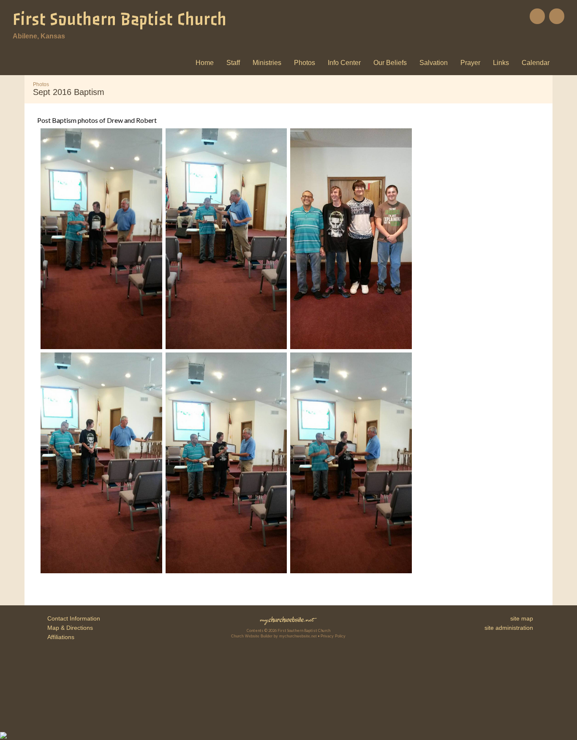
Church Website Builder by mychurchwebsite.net (274, 636)
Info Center (344, 62)
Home (205, 62)
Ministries (267, 62)
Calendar (536, 62)
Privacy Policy (333, 636)
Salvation (433, 62)
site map (521, 618)
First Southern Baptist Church (119, 19)
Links (501, 62)
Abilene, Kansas (39, 36)
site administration (508, 627)
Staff (233, 62)
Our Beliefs (390, 62)
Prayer (470, 62)
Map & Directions (68, 627)
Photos (304, 62)
